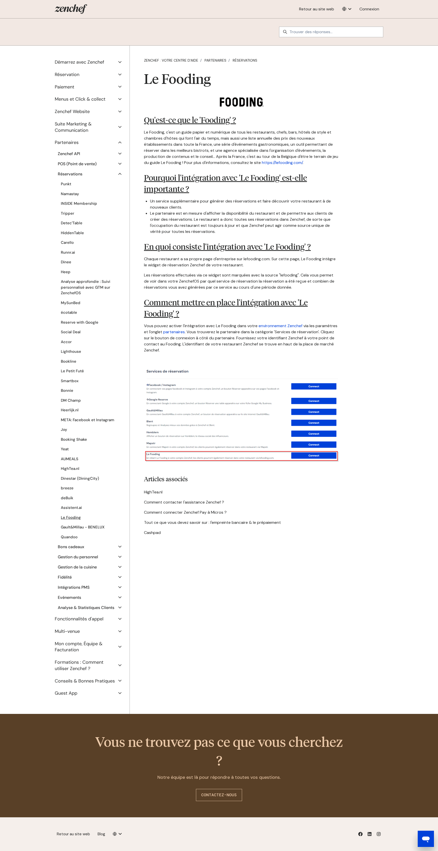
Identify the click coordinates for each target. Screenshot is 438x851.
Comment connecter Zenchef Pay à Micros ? (185, 512)
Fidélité (65, 577)
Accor (66, 341)
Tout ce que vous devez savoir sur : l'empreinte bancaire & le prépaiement (212, 522)
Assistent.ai (71, 507)
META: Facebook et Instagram (87, 419)
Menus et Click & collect (80, 99)
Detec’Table (71, 223)
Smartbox (70, 380)
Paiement (64, 87)
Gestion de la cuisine (77, 567)
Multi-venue (67, 631)
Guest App (66, 693)
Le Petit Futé (72, 371)
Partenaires (215, 60)
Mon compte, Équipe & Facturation (78, 647)
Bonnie (67, 390)
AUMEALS (69, 458)
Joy (64, 429)
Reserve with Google (79, 322)
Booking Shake (74, 439)
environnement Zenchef (280, 325)
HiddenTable (72, 232)
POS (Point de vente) (77, 163)
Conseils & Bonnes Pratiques (85, 681)
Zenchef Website (72, 111)
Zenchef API (69, 153)
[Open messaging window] (426, 839)
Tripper (67, 213)
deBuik (67, 498)
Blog (101, 834)
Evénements (69, 597)
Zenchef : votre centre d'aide (171, 60)
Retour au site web (316, 9)
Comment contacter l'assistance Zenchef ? (184, 502)
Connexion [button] (369, 9)
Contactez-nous (219, 795)
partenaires (174, 332)
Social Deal (71, 332)
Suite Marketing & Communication (73, 127)
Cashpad (152, 532)
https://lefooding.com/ (282, 162)
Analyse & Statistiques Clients (86, 607)
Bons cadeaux (71, 546)
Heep (65, 271)
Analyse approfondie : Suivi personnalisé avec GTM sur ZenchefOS (85, 287)
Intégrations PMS (73, 587)
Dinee (66, 262)
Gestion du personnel (78, 557)
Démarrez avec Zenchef (79, 62)
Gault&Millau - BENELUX (82, 527)
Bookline (68, 361)
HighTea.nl (153, 492)
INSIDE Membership (79, 203)
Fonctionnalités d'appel (79, 619)
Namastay (70, 193)
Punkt (66, 184)
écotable (69, 312)
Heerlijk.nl (70, 410)
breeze (67, 488)
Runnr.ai (68, 252)
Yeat (65, 449)
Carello (67, 242)
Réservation (67, 74)
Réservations (245, 60)
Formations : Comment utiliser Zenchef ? (79, 665)
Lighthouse (71, 351)
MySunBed (70, 302)
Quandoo (69, 537)
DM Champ (71, 400)
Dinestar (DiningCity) (80, 478)
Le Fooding (71, 517)
